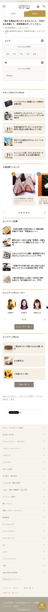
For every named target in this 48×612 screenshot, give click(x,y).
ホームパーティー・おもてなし (14, 441)
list (20, 412)
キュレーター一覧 (9, 588)
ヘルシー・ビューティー (11, 448)
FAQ (14, 606)
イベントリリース (9, 559)
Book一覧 (27, 588)
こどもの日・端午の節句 (11, 483)
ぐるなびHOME (8, 603)
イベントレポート (9, 531)
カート (38, 6)
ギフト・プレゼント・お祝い (13, 428)
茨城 (27, 54)
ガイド (5, 552)
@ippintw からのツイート (12, 579)
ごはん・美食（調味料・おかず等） (15, 490)
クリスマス (7, 462)
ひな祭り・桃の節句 (10, 476)
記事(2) (13, 14)
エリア (7, 41)
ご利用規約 (36, 603)
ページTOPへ (24, 406)
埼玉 (14, 54)
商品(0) (34, 14)
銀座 (34, 54)
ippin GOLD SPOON (10, 573)
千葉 (21, 54)
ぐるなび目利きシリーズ (23, 603)
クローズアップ (8, 538)
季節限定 (9, 76)
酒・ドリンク (7, 504)
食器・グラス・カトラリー (12, 510)
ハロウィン (7, 455)
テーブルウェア (8, 524)
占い (4, 545)
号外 (4, 566)
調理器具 (6, 517)
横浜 (7, 54)
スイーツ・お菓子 (9, 497)
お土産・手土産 (8, 435)
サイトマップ (7, 606)
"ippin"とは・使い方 (10, 593)
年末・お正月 (7, 469)
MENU (4, 6)
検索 (44, 6)
